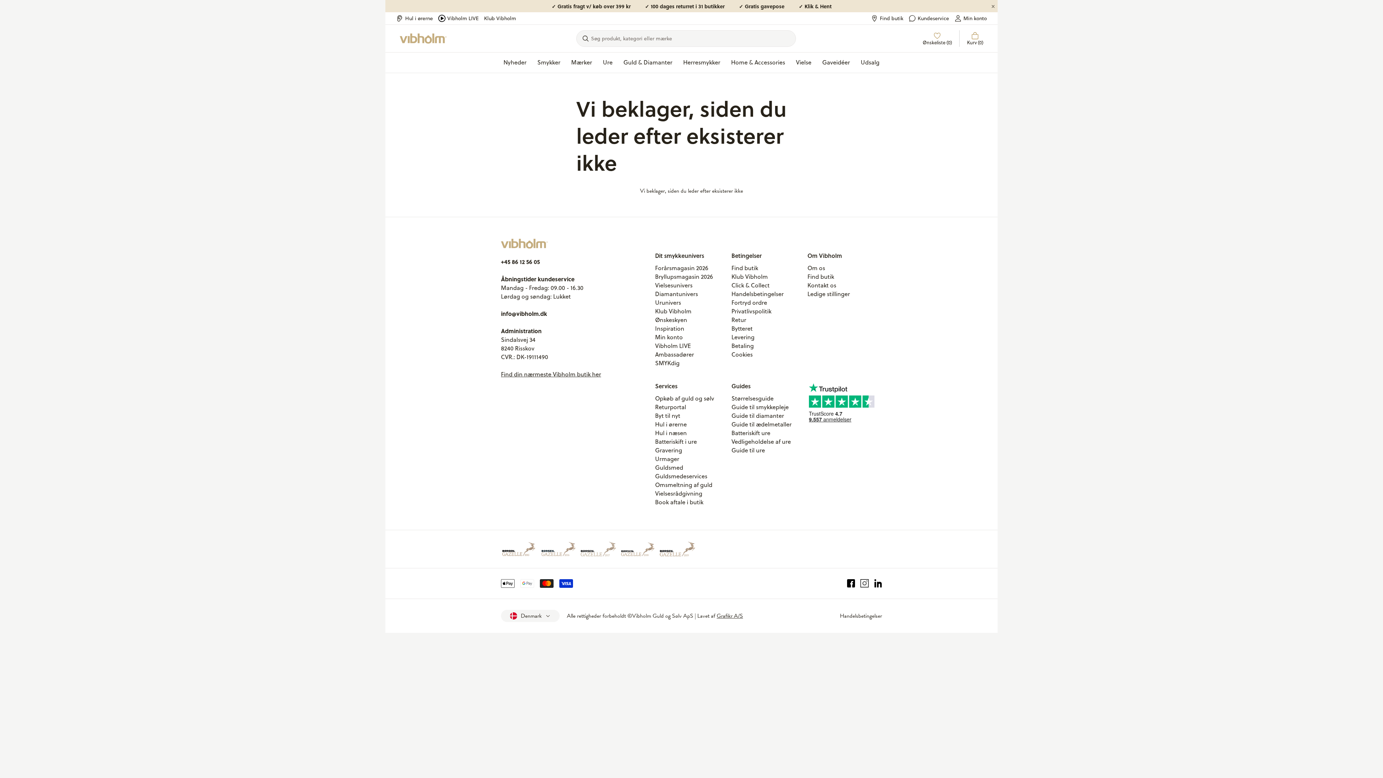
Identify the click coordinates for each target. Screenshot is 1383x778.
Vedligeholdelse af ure (761, 442)
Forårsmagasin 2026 (681, 268)
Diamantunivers (676, 294)
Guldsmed (669, 467)
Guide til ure (748, 450)
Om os (816, 268)
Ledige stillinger (828, 294)
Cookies (742, 354)
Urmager (667, 459)
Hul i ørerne (419, 18)
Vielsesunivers (674, 285)
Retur (738, 320)
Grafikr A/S (730, 616)
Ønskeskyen (671, 320)
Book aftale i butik (679, 502)
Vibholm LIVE (463, 18)
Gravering (668, 450)
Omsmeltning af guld (683, 485)
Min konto (975, 18)
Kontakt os (821, 285)
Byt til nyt (667, 416)
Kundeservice (933, 18)
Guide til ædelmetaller (761, 424)
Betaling (742, 346)
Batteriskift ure (750, 433)
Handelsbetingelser (757, 294)
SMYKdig (667, 363)
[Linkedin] (878, 583)
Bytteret (742, 328)
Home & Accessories (758, 62)
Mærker (581, 62)
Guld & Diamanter (647, 62)
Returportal (670, 407)
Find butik (891, 18)
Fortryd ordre (749, 303)
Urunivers (668, 303)
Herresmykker (701, 62)
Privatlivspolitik (751, 311)
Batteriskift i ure (676, 442)
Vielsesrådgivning (678, 493)
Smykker (548, 62)
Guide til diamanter (757, 416)
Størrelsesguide (752, 398)
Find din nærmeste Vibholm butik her (551, 374)
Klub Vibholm (500, 18)
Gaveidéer (836, 62)
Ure (608, 62)
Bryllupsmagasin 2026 (684, 277)
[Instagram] (864, 583)
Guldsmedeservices (681, 476)
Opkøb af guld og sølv (684, 398)
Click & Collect (750, 285)
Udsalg (870, 62)
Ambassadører (674, 354)
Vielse (803, 62)
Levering (743, 337)
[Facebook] (851, 583)
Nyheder (515, 62)
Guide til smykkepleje (760, 407)
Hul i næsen (671, 433)
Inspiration (669, 328)
